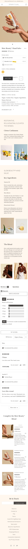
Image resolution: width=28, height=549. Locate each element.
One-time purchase (8, 57)
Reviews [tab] (4, 287)
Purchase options (5, 55)
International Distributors (14, 521)
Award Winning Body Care (14, 519)
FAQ (14, 514)
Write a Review (14, 294)
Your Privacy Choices (14, 539)
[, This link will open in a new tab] (4, 291)
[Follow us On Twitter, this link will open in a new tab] (17, 545)
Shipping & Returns (14, 532)
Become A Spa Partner (14, 527)
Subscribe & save (10, 61)
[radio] (3, 58)
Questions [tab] (16, 287)
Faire (14, 534)
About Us (14, 508)
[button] (26, 4)
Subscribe (20, 503)
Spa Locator (14, 524)
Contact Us (14, 511)
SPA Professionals (14, 529)
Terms (14, 516)
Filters (14, 332)
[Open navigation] (2, 4)
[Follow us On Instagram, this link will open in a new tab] (11, 545)
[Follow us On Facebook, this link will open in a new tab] (14, 545)
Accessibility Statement (14, 537)
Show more (13, 407)
